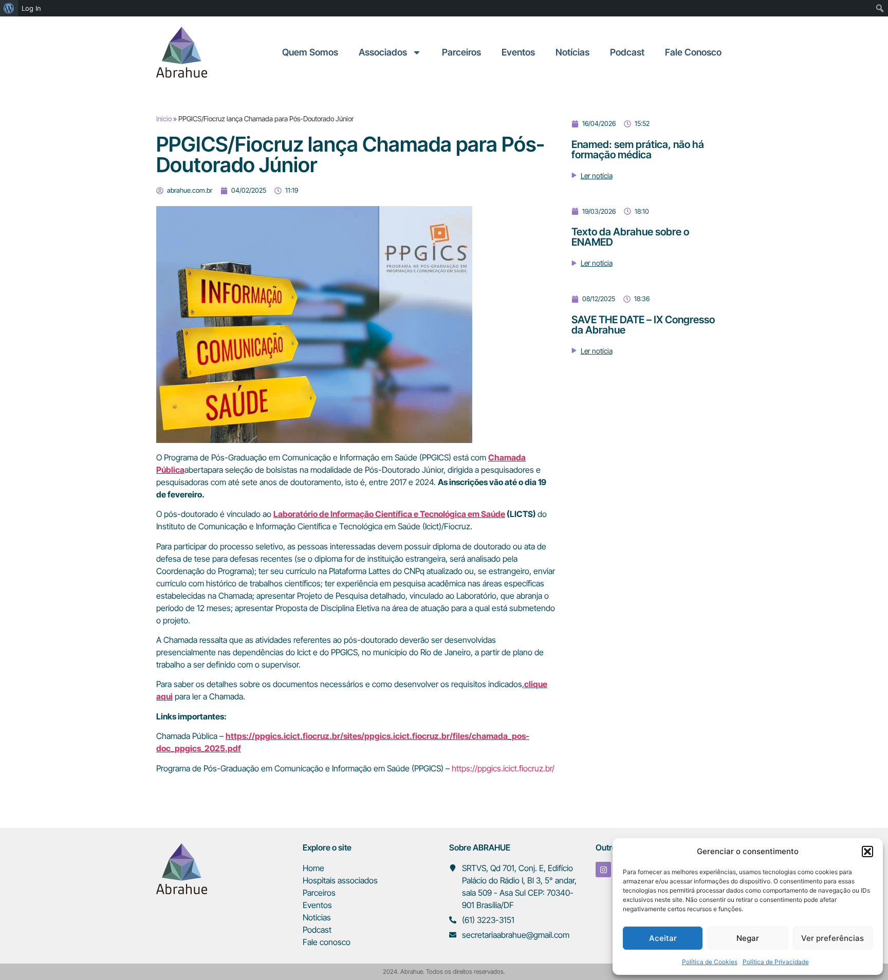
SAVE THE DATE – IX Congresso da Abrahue (643, 324)
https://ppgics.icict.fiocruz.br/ (503, 768)
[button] (867, 851)
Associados (383, 52)
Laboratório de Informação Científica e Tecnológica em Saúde (389, 514)
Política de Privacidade (776, 962)
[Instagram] (603, 869)
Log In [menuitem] (31, 8)
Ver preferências (832, 938)
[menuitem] (9, 8)
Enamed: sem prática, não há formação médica (637, 149)
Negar (747, 938)
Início (164, 119)
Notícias (572, 52)
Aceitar (663, 938)
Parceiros (461, 52)
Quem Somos (310, 52)
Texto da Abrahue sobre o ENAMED (630, 237)
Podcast (627, 52)
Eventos (518, 52)
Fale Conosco (693, 52)
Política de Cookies (709, 962)
